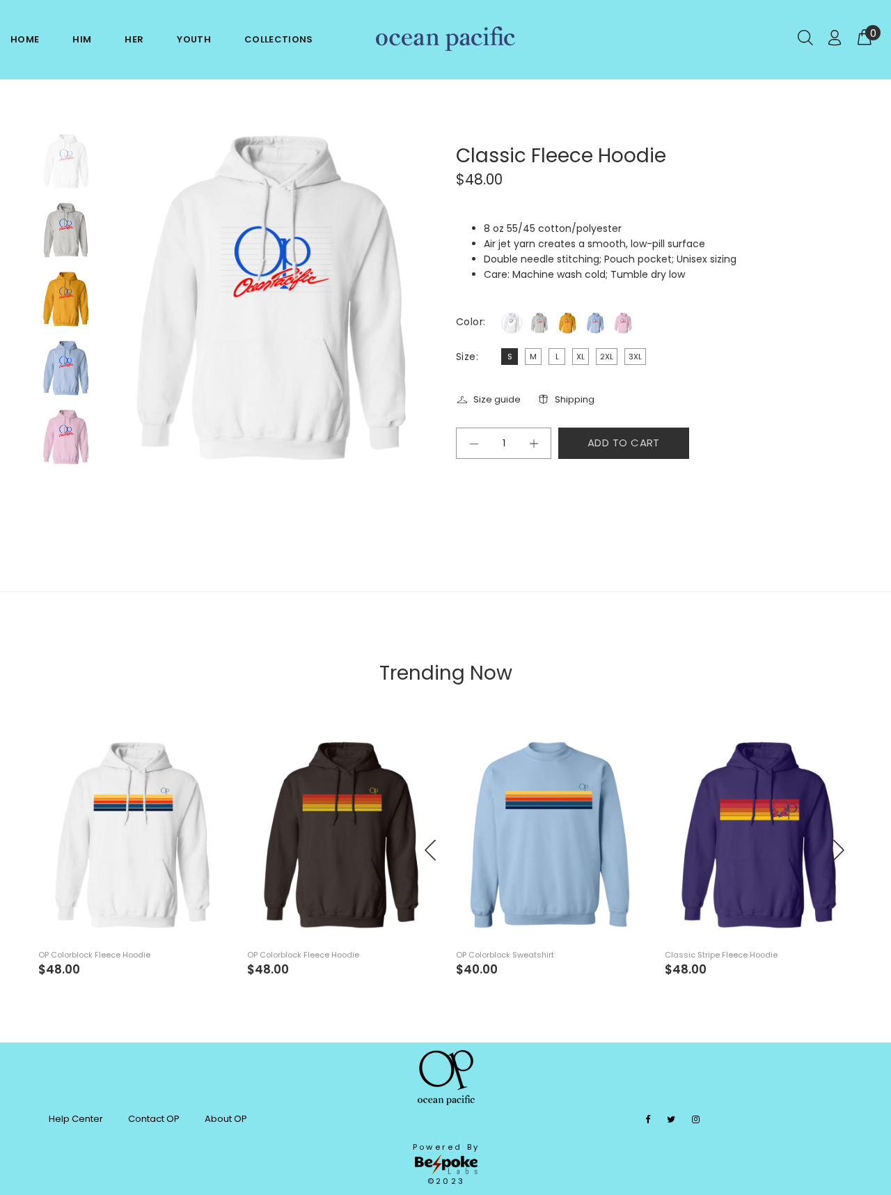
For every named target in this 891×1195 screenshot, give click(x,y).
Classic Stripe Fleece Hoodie (721, 954)
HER (134, 39)
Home (24, 39)
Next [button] (838, 850)
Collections (278, 39)
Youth (194, 39)
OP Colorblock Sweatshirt (505, 954)
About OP (226, 1118)
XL (580, 356)
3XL (635, 356)
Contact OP (154, 1118)
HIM (81, 39)
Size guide (497, 399)
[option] (65, 168)
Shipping (574, 399)
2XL (606, 356)
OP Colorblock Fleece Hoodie (94, 954)
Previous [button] (430, 850)
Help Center (76, 1118)
